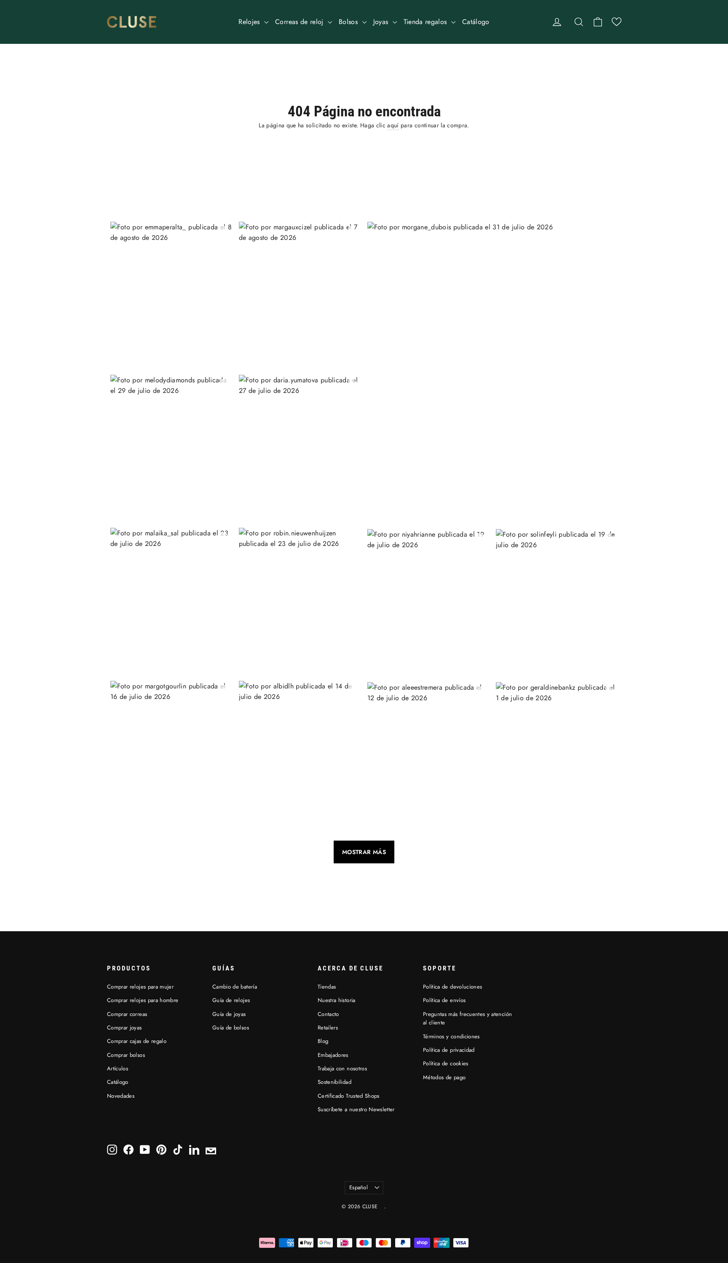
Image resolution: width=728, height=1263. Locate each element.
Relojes (250, 22)
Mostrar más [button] (364, 852)
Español (358, 1187)
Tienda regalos (426, 22)
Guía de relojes (231, 1000)
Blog (323, 1041)
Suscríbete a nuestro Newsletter (356, 1109)
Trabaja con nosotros (342, 1068)
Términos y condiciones (451, 1036)
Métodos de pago (444, 1077)
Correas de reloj (300, 22)
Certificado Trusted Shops (349, 1096)
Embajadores (333, 1055)
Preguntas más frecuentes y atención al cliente (467, 1018)
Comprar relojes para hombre (142, 1000)
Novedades (120, 1096)
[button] (616, 22)
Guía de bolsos (230, 1028)
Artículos (117, 1068)
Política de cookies (445, 1063)
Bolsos (349, 22)
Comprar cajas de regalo (136, 1041)
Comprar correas (127, 1014)
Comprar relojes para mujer (140, 987)
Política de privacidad (449, 1050)
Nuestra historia (337, 1000)
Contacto (328, 1014)
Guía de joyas (229, 1014)
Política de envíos (444, 1000)
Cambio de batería (234, 987)
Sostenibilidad (334, 1082)
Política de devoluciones (452, 987)
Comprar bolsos (126, 1055)
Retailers (328, 1028)
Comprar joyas (124, 1028)
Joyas (382, 22)
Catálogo (476, 22)
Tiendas (327, 987)
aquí (393, 125)
